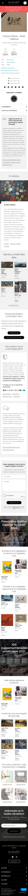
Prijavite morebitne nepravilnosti (11, 447)
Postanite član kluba (14, 337)
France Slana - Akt (20, 286)
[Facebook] (5, 87)
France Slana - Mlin (7, 598)
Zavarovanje (16, 396)
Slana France (10, 59)
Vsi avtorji (6, 246)
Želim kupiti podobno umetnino (10, 70)
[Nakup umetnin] (7, 776)
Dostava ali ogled (7, 396)
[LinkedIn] (12, 87)
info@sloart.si (11, 421)
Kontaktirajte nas (7, 164)
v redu (24, 889)
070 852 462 (18, 423)
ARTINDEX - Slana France (8, 68)
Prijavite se (14, 333)
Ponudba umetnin (7, 784)
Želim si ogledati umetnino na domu (12, 159)
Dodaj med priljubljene (15, 78)
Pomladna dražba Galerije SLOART (14, 540)
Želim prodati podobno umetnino (10, 73)
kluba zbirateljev (15, 150)
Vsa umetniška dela (13, 305)
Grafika (8, 64)
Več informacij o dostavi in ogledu (11, 162)
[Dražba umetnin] (21, 794)
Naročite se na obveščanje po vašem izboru (14, 836)
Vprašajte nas (14, 502)
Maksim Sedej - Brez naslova (7, 744)
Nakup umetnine (7, 394)
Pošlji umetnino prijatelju (14, 83)
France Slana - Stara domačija (7, 265)
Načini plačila (15, 394)
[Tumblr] (23, 87)
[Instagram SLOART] (16, 857)
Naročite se (14, 831)
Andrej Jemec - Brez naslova (21, 744)
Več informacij (22, 892)
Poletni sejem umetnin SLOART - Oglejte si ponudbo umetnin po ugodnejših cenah (14, 9)
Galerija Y (14, 861)
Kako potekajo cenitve (8, 449)
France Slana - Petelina (21, 599)
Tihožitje (13, 62)
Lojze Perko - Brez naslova (7, 723)
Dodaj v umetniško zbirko (14, 80)
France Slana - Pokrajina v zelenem (20, 264)
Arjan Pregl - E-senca (7, 567)
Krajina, (8, 62)
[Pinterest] (19, 87)
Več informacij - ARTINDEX (14, 670)
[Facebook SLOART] (12, 857)
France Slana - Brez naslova (21, 618)
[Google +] (16, 87)
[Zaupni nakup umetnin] (7, 794)
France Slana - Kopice (7, 284)
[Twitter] (8, 87)
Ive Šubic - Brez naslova (21, 723)
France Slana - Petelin (7, 620)
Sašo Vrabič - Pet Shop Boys (21, 564)
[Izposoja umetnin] (21, 776)
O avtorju (6, 243)
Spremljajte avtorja (15, 243)
